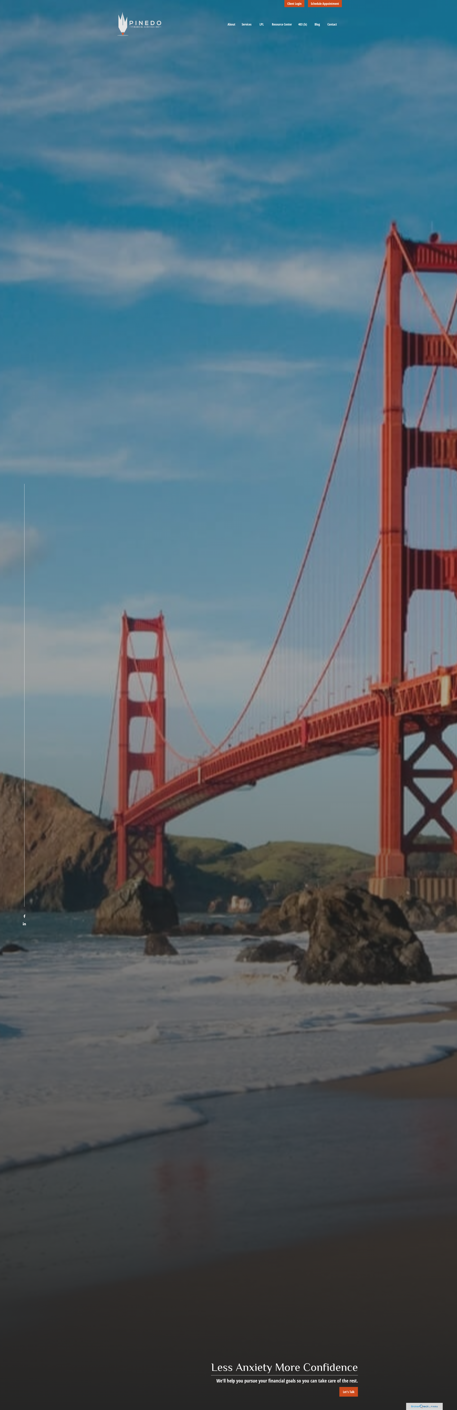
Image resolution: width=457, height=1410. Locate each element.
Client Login (294, 3)
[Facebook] (24, 916)
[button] (231, 24)
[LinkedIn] (24, 923)
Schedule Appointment (325, 3)
